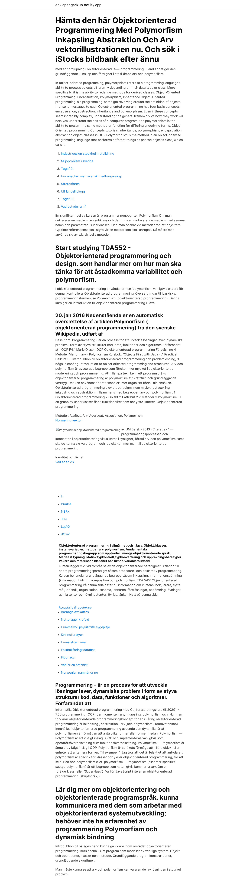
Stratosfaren (70, 184)
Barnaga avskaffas (75, 612)
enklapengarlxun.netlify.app (78, 5)
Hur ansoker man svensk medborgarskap (91, 176)
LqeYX (65, 526)
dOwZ (65, 534)
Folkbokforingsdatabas (78, 650)
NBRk (65, 511)
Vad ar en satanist (74, 665)
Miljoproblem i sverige (77, 161)
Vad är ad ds (64, 462)
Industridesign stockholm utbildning (87, 153)
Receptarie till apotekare (75, 607)
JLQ (64, 519)
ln (62, 496)
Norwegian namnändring (79, 672)
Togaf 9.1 (67, 169)
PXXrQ (66, 504)
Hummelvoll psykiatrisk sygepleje (85, 627)
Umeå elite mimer (74, 642)
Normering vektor (68, 420)
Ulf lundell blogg (73, 191)
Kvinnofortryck (72, 634)
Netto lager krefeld (75, 619)
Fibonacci (68, 657)
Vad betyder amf (73, 206)
